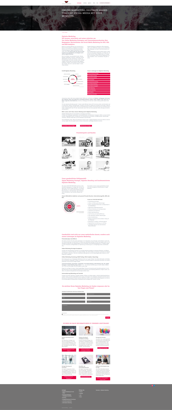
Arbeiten (81, 393)
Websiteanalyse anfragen (86, 125)
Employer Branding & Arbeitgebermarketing (85, 350)
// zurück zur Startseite (64, 32)
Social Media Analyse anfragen (68, 125)
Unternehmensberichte (85, 376)
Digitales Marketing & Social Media (68, 350)
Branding (64, 397)
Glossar (81, 391)
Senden (107, 317)
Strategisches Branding (102, 348)
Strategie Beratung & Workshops (68, 377)
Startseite (98, 390)
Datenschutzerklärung (65, 407)
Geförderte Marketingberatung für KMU (102, 378)
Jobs (80, 395)
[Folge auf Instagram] (152, 385)
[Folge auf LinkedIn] (154, 385)
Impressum (70, 407)
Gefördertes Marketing (67, 402)
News (80, 396)
